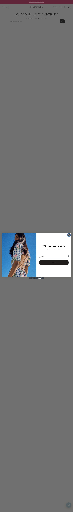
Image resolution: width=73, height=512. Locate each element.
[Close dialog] (69, 235)
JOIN (54, 262)
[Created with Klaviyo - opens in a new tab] (36, 278)
